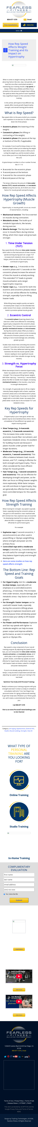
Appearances (20, 729)
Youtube (15, 1056)
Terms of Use (8, 1101)
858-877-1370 (12, 20)
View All (29, 731)
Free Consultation (10, 25)
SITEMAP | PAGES (25, 1103)
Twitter (5, 1056)
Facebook (11, 1056)
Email (29, 20)
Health (6, 731)
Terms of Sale (29, 1101)
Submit (19, 900)
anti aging (12, 729)
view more (19, 990)
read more (19, 949)
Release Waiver (13, 1103)
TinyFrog (14, 1119)
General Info (30, 729)
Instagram (32, 1056)
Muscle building (15, 731)
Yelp (27, 1056)
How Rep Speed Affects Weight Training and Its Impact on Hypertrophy (18, 50)
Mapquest (23, 1056)
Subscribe (30, 25)
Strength (24, 731)
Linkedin (20, 1056)
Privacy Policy (18, 1101)
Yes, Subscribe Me (12, 894)
